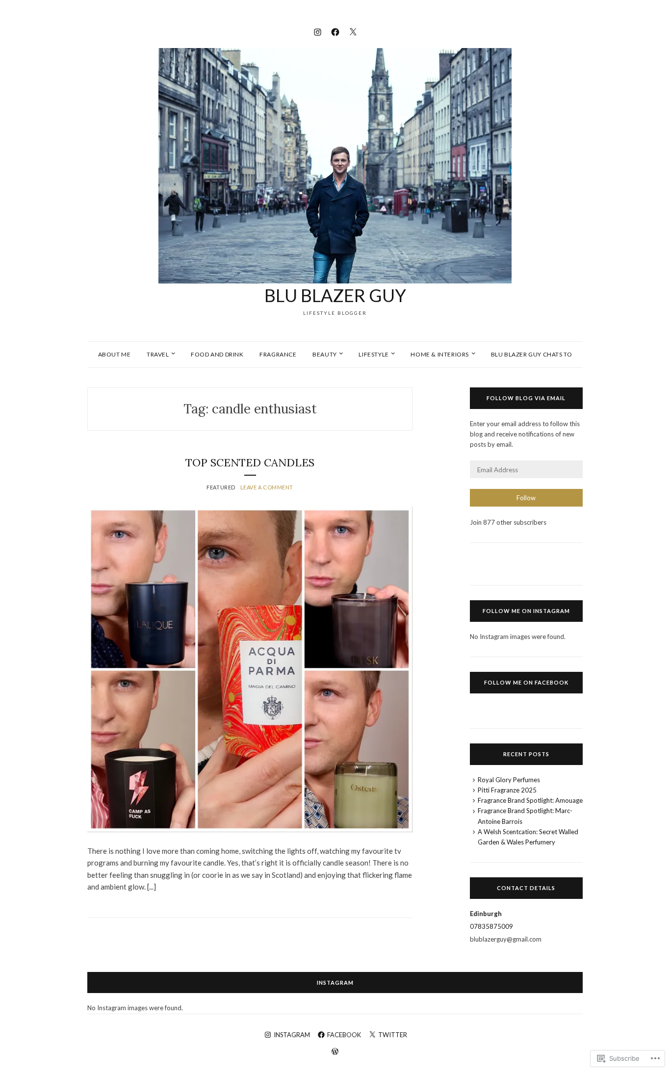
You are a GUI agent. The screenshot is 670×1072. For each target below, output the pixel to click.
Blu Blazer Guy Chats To (531, 354)
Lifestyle (373, 354)
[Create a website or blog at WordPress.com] (335, 1052)
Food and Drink (217, 354)
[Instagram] (317, 30)
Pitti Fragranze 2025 (507, 790)
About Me (114, 354)
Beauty (324, 354)
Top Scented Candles (249, 462)
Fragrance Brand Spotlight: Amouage (530, 800)
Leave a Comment (266, 487)
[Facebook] (335, 30)
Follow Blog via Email (526, 398)
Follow (526, 498)
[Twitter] (353, 30)
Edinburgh (486, 914)
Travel (158, 354)
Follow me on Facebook (526, 682)
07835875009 (491, 926)
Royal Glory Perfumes (509, 780)
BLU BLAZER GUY (335, 295)
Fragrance (277, 354)
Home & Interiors (440, 354)
